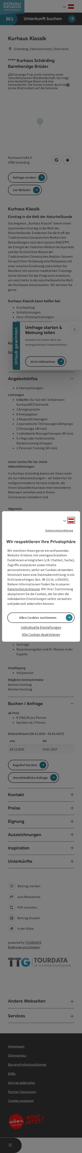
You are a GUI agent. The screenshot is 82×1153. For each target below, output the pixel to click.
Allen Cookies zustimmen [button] (37, 617)
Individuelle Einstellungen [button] (41, 627)
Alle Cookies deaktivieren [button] (41, 634)
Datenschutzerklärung (59, 530)
